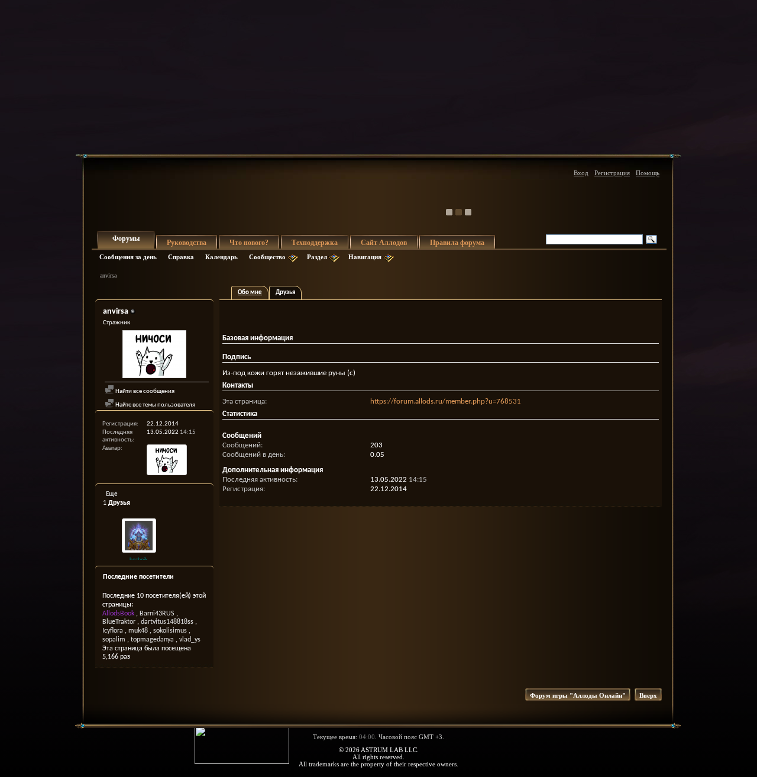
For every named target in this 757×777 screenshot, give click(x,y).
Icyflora (112, 630)
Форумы (126, 238)
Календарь (221, 256)
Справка (181, 256)
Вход (581, 172)
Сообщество (267, 256)
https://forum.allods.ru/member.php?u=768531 (445, 401)
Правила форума (457, 242)
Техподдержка (315, 242)
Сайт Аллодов (384, 242)
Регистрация (612, 172)
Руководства (186, 242)
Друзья (285, 292)
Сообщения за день (128, 256)
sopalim (113, 639)
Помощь (647, 172)
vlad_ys (189, 639)
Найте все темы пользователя (154, 405)
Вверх (648, 695)
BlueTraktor (118, 622)
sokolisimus (170, 630)
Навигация (364, 256)
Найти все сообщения (144, 391)
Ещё (112, 494)
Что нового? (248, 242)
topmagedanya (152, 639)
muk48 (138, 630)
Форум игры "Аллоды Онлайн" (578, 695)
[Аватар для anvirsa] (154, 356)
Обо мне (250, 292)
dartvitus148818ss (167, 622)
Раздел (317, 256)
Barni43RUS (157, 613)
